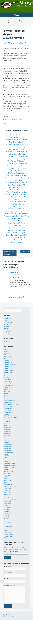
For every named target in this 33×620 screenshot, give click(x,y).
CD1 (5, 374)
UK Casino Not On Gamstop (16, 180)
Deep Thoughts (8, 387)
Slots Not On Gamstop (16, 187)
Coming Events (8, 381)
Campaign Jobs (8, 366)
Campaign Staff (8, 372)
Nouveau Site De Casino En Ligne (16, 213)
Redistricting (7, 494)
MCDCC (6, 456)
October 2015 (7, 320)
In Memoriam (7, 431)
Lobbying (6, 442)
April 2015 (7, 332)
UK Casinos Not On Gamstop (16, 156)
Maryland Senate (8, 452)
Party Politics (7, 475)
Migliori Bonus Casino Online (16, 192)
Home (4, 21)
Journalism (7, 433)
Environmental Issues (9, 401)
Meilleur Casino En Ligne (16, 154)
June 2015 (6, 328)
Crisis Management (9, 385)
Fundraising (7, 414)
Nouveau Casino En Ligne (16, 230)
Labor (5, 437)
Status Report (7, 507)
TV (5, 524)
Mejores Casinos (16, 242)
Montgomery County (9, 463)
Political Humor (8, 479)
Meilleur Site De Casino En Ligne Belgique (16, 198)
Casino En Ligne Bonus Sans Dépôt (16, 216)
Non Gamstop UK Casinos (16, 161)
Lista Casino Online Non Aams (16, 168)
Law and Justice (8, 439)
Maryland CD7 (8, 448)
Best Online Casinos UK (16, 185)
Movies (6, 469)
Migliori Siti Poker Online (16, 201)
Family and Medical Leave (11, 404)
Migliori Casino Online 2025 (16, 137)
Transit (5, 521)
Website (6, 579)
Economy (6, 393)
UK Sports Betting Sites (16, 173)
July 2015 (6, 326)
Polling (6, 483)
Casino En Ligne (16, 218)
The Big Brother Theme (8, 616)
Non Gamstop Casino (16, 142)
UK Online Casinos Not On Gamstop (16, 178)
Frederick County (8, 412)
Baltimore (6, 355)
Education (6, 395)
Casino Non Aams (16, 135)
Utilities (6, 528)
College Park (7, 379)
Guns (5, 423)
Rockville (13, 44)
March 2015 (7, 334)
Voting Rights (7, 532)
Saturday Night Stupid (10, 500)
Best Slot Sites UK (16, 170)
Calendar (6, 361)
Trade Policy (7, 519)
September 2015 (8, 322)
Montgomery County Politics (11, 465)
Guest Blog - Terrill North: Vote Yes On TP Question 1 (9, 252)
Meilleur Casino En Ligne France (16, 194)
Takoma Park (7, 513)
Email (8, 572)
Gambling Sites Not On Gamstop (16, 144)
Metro (5, 460)
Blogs (5, 359)
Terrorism (6, 517)
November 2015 (8, 318)
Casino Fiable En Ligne (16, 228)
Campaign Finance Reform (11, 364)
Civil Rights (7, 378)
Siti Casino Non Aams (16, 190)
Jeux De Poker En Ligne (16, 232)
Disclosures (7, 389)
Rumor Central (8, 498)
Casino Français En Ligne (16, 223)
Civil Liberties (7, 376)
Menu (16, 15)
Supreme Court (8, 511)
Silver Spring (7, 502)
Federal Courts (8, 406)
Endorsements (7, 399)
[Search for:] (12, 310)
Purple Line (7, 490)
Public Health (7, 488)
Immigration (7, 429)
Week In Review (8, 534)
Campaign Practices (9, 370)
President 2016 (8, 484)
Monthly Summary (9, 467)
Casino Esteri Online (16, 204)
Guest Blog (7, 421)
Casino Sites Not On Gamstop (16, 139)
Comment (9, 585)
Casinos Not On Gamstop (16, 147)
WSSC (5, 538)
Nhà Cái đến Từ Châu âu (16, 209)
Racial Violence (8, 492)
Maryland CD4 (8, 444)
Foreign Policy (8, 408)
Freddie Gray (7, 410)
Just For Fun (7, 435)
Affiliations (7, 351)
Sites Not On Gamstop (16, 149)
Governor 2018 (8, 420)
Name (8, 566)
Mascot (6, 454)
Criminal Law (7, 383)
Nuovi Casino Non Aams (16, 237)
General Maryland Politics (11, 418)
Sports (5, 505)
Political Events (8, 477)
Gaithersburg (7, 416)
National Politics (8, 471)
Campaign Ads (8, 362)
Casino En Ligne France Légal (16, 235)
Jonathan (20, 42)
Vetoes (5, 530)
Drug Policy (7, 391)
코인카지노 (16, 206)
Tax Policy (7, 515)
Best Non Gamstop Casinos (16, 166)
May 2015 (6, 330)
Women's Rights (8, 536)
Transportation (8, 523)
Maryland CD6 (8, 446)
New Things (7, 473)
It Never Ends (25, 251)
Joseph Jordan (14, 272)
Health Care (7, 425)
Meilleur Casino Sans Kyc (16, 211)
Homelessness (7, 427)
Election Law (7, 397)
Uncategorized (8, 526)
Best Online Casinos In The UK (16, 182)
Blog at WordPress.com (8, 615)
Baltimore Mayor (8, 357)
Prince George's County (10, 486)
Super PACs (7, 509)
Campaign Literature (9, 368)
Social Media (7, 503)
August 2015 (7, 324)
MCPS (5, 458)
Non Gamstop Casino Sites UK (16, 151)
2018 (5, 349)
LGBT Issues (7, 441)
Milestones (7, 461)
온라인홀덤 (16, 225)
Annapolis (6, 353)
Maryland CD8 (8, 450)
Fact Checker (7, 402)
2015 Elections (23, 44)
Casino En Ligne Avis (16, 240)
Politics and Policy (9, 481)
